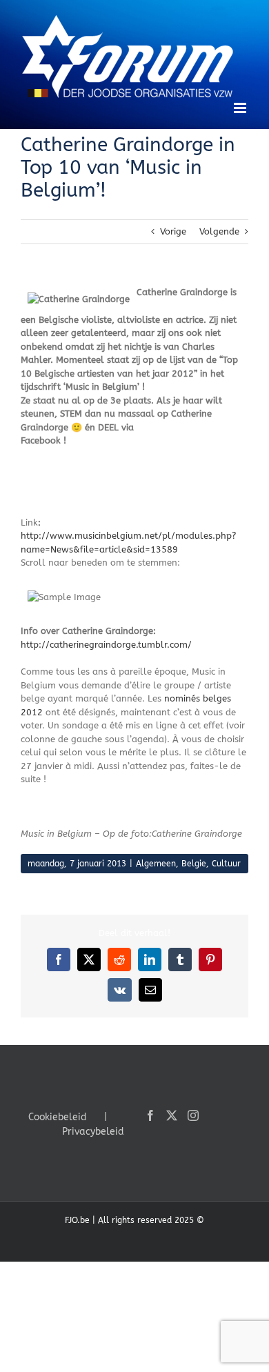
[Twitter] (171, 1115)
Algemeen (156, 863)
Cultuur (226, 863)
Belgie (193, 863)
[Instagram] (193, 1115)
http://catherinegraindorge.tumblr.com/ (106, 644)
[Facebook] (150, 1115)
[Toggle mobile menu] (241, 108)
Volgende (219, 231)
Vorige (173, 231)
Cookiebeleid (57, 1117)
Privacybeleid (93, 1131)
